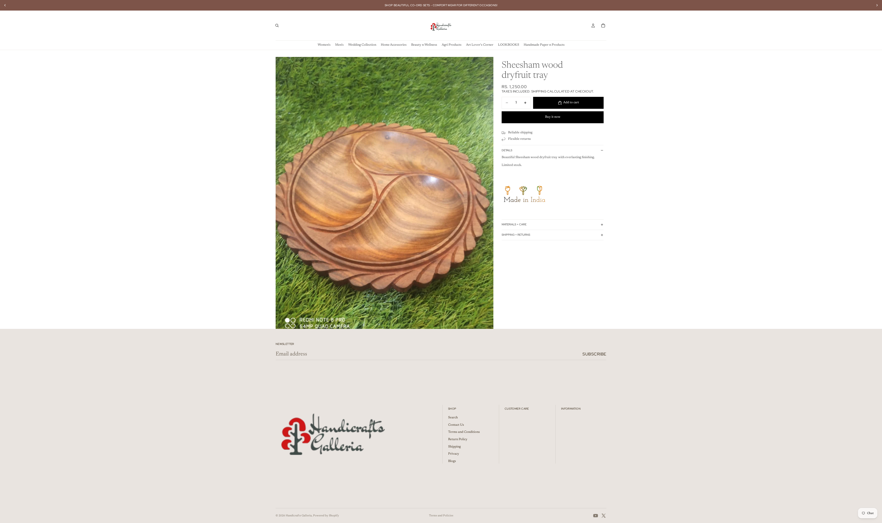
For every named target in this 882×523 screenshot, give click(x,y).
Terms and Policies (441, 515)
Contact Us (456, 425)
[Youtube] (595, 515)
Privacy (453, 454)
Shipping (454, 446)
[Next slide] (877, 5)
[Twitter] (603, 515)
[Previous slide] (5, 5)
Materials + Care (514, 224)
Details (507, 150)
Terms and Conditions (464, 432)
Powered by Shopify (326, 515)
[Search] (277, 25)
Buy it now (552, 117)
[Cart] (603, 25)
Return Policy (457, 439)
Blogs (452, 461)
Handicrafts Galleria (299, 515)
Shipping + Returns (516, 235)
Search (453, 417)
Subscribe (594, 354)
